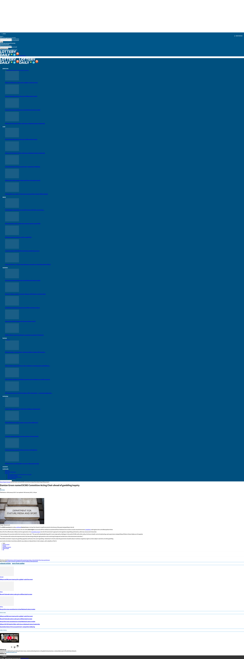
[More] (25, 494)
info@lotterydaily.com (11, 652)
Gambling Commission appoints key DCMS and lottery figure (22, 307)
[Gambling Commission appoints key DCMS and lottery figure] (12, 305)
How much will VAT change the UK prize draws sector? (20, 321)
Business (5, 338)
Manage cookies (25, 658)
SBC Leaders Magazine (10, 472)
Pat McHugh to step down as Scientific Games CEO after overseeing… (24, 210)
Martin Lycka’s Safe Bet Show (15, 477)
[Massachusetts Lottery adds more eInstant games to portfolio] (12, 221)
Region (5, 482)
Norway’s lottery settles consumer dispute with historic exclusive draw (25, 294)
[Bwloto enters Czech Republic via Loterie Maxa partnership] (12, 461)
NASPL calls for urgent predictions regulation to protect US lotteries (24, 335)
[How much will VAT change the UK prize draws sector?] (12, 318)
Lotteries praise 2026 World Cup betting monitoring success (22, 251)
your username (15, 39)
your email (14, 47)
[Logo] (9, 63)
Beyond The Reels (12, 478)
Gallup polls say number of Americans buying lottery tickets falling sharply (26, 194)
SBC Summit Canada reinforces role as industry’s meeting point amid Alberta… (27, 366)
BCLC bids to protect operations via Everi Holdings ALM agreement (22, 561)
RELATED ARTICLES (5, 563)
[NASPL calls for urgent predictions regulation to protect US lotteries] (12, 332)
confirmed (18, 527)
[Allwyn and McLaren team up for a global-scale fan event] (12, 80)
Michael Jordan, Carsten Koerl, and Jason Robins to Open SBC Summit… (25, 352)
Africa (7, 70)
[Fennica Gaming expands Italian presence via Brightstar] (12, 447)
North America (25, 70)
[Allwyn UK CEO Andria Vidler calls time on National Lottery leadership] (12, 121)
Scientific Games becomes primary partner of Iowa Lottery (22, 436)
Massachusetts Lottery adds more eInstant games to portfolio (22, 223)
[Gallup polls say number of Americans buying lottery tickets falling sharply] (12, 191)
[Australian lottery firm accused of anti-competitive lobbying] (12, 164)
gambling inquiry (7, 547)
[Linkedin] (7, 494)
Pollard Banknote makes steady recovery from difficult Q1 (21, 422)
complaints (88, 529)
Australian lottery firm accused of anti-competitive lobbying (22, 166)
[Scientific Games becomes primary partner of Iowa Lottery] (12, 433)
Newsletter (5, 466)
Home (1, 482)
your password (15, 40)
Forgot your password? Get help (7, 43)
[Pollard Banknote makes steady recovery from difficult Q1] (12, 420)
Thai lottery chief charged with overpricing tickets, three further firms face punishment (29, 560)
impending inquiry (35, 531)
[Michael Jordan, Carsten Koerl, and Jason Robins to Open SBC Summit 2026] (12, 349)
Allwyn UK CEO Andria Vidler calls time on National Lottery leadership (25, 123)
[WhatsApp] (20, 494)
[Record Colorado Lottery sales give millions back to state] (12, 93)
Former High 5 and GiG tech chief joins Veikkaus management (22, 409)
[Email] (16, 494)
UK (3, 549)
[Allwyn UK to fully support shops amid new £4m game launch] (12, 177)
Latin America (18, 70)
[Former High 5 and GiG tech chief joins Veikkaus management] (12, 406)
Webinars (7, 470)
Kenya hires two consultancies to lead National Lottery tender (22, 110)
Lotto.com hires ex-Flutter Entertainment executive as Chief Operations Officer (28, 264)
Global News (5, 68)
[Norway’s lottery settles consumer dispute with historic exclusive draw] (12, 291)
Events (8, 339)
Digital (4, 197)
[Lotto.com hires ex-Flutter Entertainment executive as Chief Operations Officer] (12, 262)
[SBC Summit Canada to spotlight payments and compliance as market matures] (12, 377)
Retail (4, 126)
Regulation (5, 267)
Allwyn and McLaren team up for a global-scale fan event (21, 82)
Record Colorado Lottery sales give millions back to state (21, 96)
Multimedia (5, 469)
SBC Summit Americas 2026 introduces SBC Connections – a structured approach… (28, 393)
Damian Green (6, 544)
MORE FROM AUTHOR (18, 563)
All (5, 70)
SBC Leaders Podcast (13, 475)
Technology (5, 396)
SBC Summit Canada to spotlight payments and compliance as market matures (27, 379)
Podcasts (7, 473)
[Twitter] (2, 494)
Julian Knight (6, 548)
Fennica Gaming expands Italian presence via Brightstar (21, 450)
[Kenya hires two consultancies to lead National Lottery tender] (12, 107)
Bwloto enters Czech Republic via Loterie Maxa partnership (22, 463)
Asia (10, 70)
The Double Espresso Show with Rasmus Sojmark (19, 474)
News (1, 591)
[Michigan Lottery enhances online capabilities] (12, 234)
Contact (4, 33)
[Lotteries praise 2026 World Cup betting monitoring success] (12, 248)
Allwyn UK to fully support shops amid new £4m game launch (22, 180)
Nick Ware (2, 490)
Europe (13, 70)
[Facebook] (11, 494)
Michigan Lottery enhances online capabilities (18, 237)
